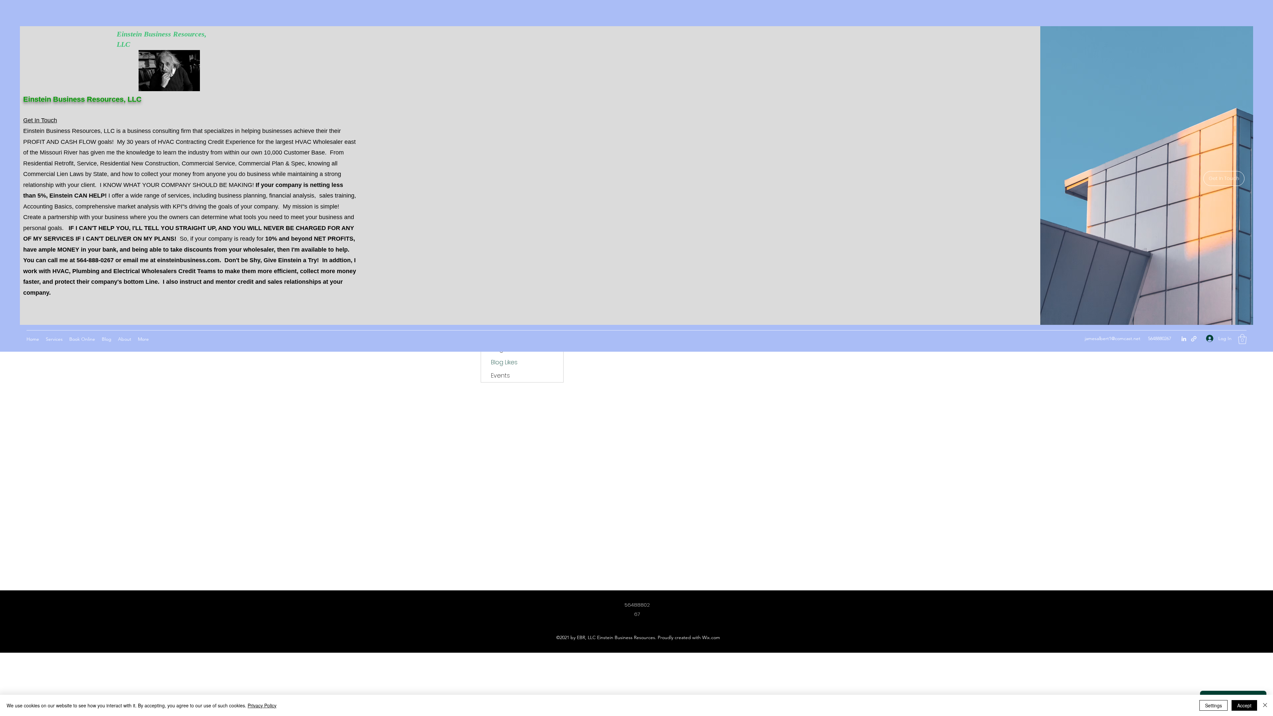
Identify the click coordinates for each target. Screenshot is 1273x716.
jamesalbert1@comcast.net (1112, 338)
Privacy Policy (262, 705)
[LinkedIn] (1184, 338)
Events (500, 375)
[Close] (1265, 705)
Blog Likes (504, 362)
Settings (1213, 705)
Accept (1244, 705)
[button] (1242, 339)
